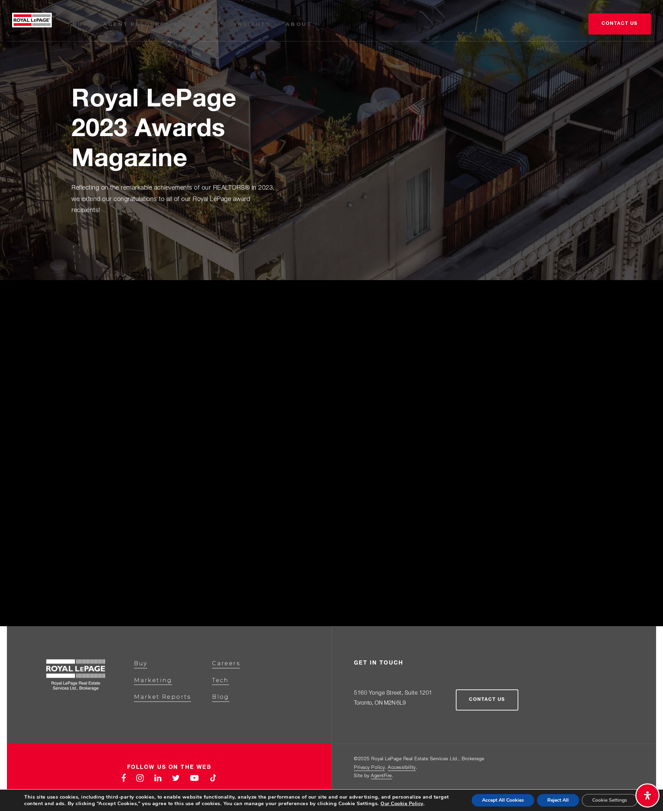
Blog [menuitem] (220, 697)
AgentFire (381, 776)
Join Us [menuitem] (206, 24)
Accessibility (402, 767)
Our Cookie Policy (402, 803)
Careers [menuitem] (226, 663)
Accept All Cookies (503, 800)
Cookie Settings (609, 800)
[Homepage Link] (32, 24)
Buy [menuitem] (81, 24)
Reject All (558, 800)
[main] (331, 313)
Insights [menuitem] (254, 24)
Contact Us (620, 23)
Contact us (487, 699)
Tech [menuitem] (220, 680)
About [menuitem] (300, 24)
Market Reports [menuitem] (162, 697)
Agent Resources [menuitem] (140, 24)
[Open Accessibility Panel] (647, 795)
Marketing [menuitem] (153, 680)
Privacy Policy (369, 767)
